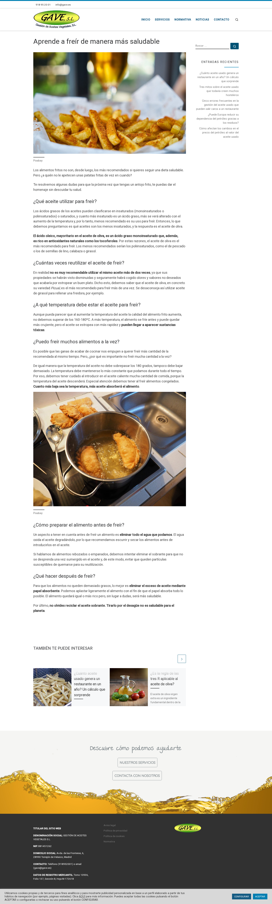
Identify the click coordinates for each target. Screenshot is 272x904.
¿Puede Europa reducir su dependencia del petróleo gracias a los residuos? (218, 118)
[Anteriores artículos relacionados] (173, 659)
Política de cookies (114, 836)
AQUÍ (82, 896)
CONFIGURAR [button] (241, 896)
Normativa (109, 841)
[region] (136, 772)
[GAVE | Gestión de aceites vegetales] (56, 19)
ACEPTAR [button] (260, 896)
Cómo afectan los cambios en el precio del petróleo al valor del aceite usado (219, 132)
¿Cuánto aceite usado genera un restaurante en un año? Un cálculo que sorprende (89, 684)
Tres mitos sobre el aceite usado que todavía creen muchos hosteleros (219, 91)
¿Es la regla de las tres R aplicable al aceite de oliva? (164, 678)
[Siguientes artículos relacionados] (182, 659)
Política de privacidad (115, 830)
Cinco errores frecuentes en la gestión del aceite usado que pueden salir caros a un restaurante (217, 104)
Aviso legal (110, 825)
